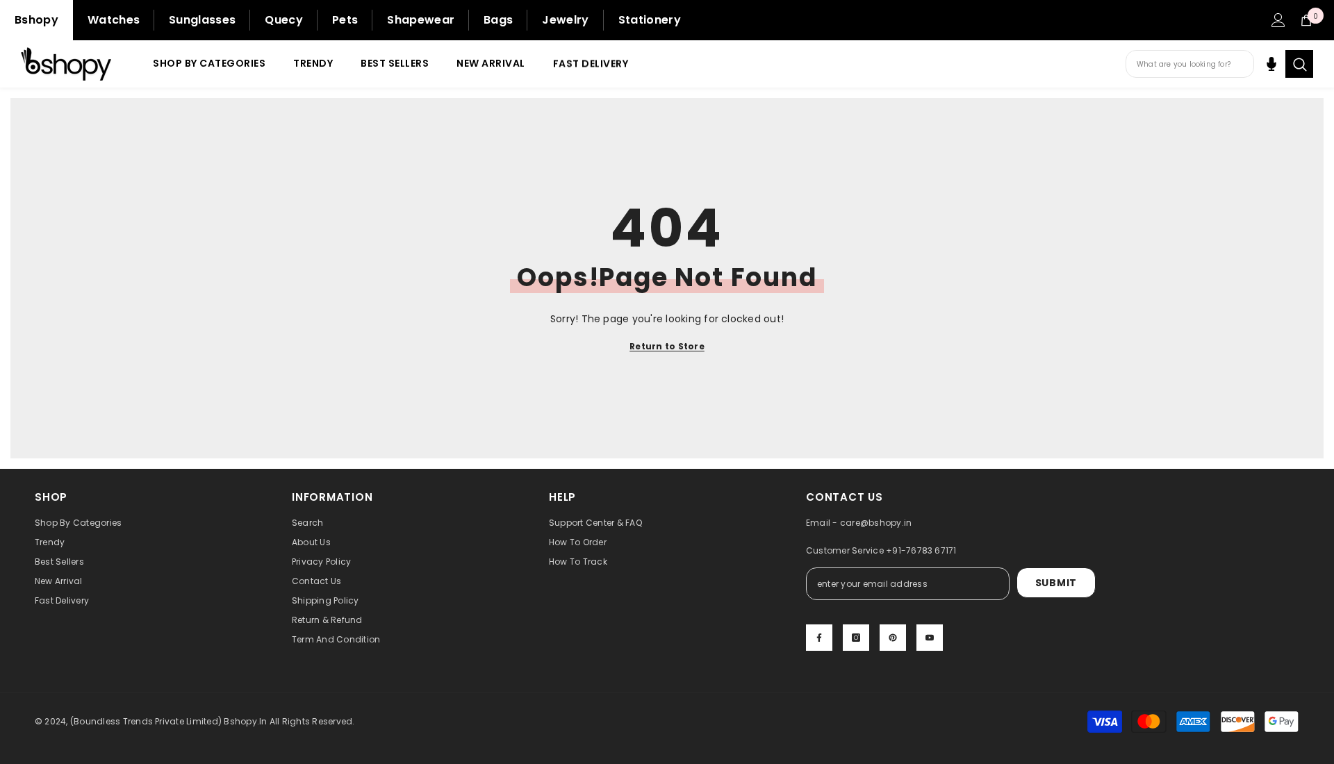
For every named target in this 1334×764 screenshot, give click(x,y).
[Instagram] (856, 637)
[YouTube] (929, 637)
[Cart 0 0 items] (1306, 20)
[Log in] (1278, 20)
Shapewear (420, 20)
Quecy (284, 20)
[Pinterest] (893, 637)
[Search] (1299, 64)
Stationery (649, 20)
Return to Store (667, 346)
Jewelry (565, 20)
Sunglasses (202, 20)
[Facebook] (819, 637)
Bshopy (36, 20)
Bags (498, 20)
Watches (114, 20)
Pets (345, 20)
